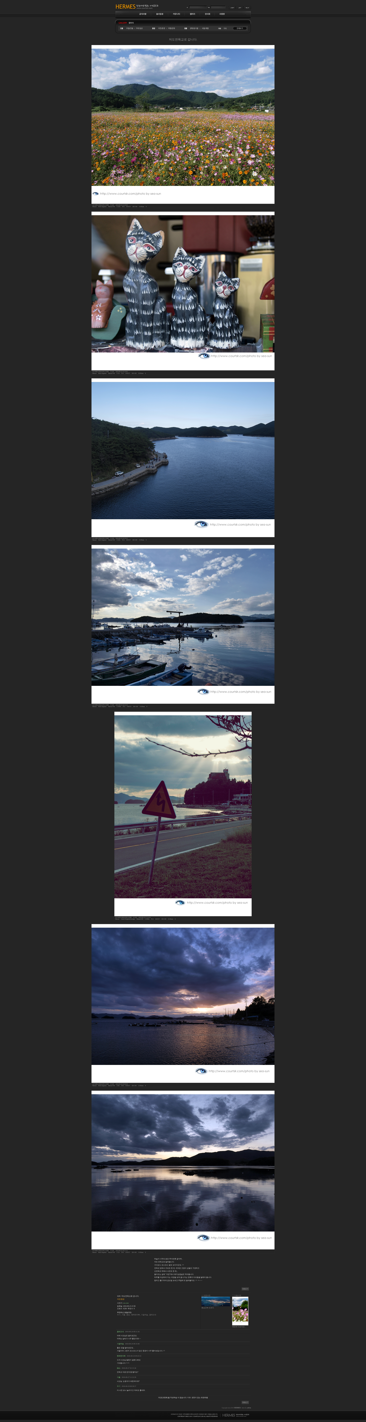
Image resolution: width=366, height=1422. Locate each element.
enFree (249, 1408)
